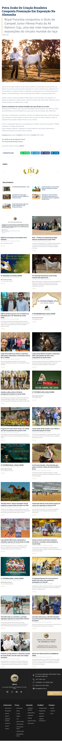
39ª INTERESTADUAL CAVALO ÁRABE (12, 465)
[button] (4, 172)
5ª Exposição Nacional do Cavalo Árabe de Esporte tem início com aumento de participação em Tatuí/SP (45, 580)
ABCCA (22, 146)
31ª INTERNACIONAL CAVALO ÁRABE (12, 578)
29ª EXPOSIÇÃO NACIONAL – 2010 (20, 187)
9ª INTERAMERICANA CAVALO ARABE (43, 314)
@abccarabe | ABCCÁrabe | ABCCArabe (23, 135)
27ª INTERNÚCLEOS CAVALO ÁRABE (43, 392)
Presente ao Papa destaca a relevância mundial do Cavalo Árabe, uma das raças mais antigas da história (15, 655)
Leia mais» (3, 245)
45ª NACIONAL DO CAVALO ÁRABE (11, 276)
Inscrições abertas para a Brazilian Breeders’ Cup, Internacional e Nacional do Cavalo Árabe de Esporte (46, 618)
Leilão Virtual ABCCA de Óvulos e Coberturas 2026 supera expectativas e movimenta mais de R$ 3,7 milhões (15, 355)
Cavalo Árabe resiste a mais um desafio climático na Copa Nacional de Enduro (20, 205)
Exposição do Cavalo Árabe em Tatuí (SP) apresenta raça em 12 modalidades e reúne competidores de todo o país (50, 197)
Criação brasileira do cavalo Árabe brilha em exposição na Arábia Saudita (50, 188)
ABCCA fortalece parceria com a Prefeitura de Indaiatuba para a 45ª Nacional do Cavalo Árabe (15, 315)
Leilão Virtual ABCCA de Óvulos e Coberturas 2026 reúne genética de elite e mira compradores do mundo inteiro (46, 355)
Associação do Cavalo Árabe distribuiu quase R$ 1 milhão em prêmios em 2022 (20, 196)
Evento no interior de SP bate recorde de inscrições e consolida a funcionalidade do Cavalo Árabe (45, 542)
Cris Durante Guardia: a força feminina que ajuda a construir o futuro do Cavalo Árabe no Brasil (46, 467)
